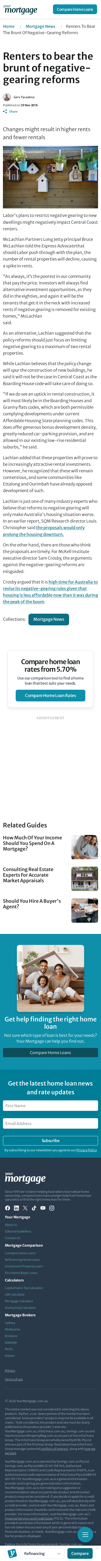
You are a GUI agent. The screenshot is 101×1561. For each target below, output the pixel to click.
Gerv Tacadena (24, 97)
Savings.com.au (70, 1544)
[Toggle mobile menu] (85, 1534)
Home (8, 26)
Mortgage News (40, 26)
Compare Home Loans (75, 9)
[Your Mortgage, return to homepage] (21, 9)
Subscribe (50, 1140)
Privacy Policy (86, 1150)
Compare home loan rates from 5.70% (50, 665)
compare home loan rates (50, 695)
